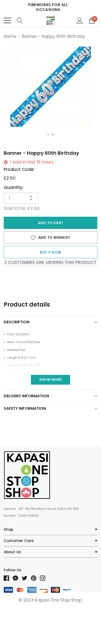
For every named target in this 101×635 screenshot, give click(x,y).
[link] (27, 475)
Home (10, 36)
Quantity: (13, 187)
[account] (80, 20)
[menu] (7, 20)
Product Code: (19, 169)
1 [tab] (48, 134)
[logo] (50, 20)
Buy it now (50, 252)
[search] (20, 20)
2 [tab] (53, 134)
